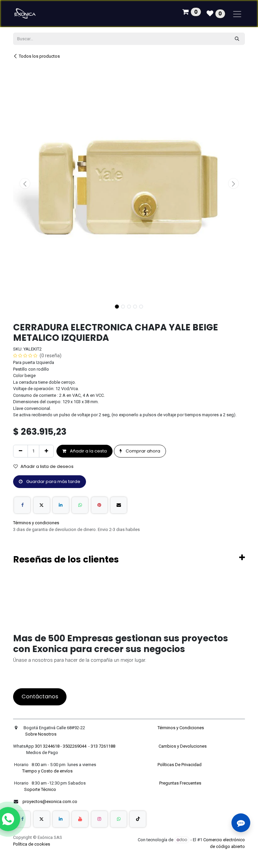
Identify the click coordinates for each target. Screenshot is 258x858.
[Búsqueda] (237, 39)
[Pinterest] (99, 505)
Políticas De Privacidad (180, 764)
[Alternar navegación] (237, 13)
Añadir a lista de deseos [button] (47, 466)
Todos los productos (39, 56)
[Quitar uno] (20, 451)
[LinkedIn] (61, 505)
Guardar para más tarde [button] (52, 481)
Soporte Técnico (40, 789)
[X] (42, 505)
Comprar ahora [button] (142, 451)
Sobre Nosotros (41, 734)
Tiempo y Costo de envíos (46, 770)
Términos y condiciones (36, 522)
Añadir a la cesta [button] (88, 451)
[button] (24, 183)
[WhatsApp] (80, 505)
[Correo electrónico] (119, 505)
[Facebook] (22, 505)
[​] (22, 819)
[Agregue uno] (46, 451)
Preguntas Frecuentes (180, 783)
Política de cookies (31, 844)
